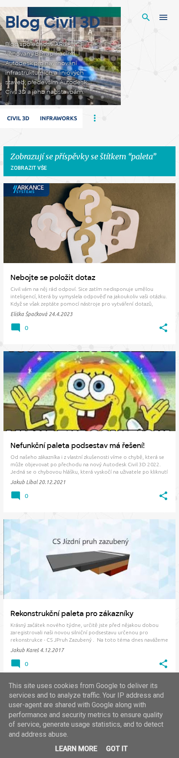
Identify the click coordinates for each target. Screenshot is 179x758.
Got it (117, 749)
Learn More (76, 749)
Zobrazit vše (28, 168)
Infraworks (58, 118)
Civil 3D (18, 118)
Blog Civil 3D (52, 22)
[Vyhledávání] (146, 17)
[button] (163, 328)
